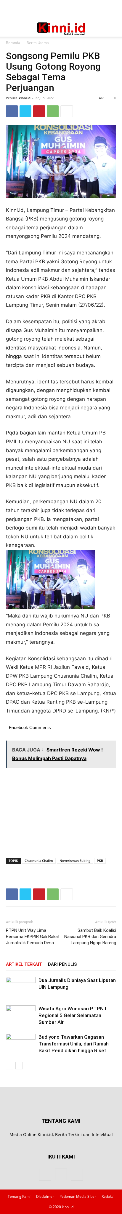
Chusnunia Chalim (39, 860)
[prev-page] (9, 1065)
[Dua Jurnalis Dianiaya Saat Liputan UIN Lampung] (21, 987)
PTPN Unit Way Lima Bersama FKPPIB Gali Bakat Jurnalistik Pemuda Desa (33, 936)
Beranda (13, 42)
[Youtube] (77, 1175)
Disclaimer (45, 1196)
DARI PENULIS (62, 964)
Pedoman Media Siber (78, 1196)
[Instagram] (61, 1174)
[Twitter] (25, 111)
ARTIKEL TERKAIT (24, 964)
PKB (100, 860)
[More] (66, 111)
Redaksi (108, 1196)
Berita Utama (38, 42)
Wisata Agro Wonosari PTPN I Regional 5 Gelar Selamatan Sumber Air (72, 1015)
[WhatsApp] (53, 111)
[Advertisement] (61, 10)
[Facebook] (12, 111)
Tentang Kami (19, 1196)
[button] (10, 29)
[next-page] (19, 1065)
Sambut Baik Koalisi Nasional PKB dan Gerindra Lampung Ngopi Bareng (90, 936)
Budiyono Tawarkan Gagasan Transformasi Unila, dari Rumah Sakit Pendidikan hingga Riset (73, 1043)
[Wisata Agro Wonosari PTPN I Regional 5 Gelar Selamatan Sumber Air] (21, 1015)
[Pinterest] (39, 111)
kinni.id (24, 98)
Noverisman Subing (75, 860)
